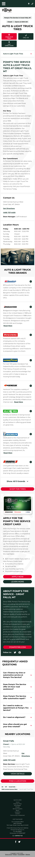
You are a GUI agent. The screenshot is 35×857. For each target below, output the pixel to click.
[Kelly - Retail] (17, 411)
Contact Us (19, 835)
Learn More (17, 582)
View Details (17, 774)
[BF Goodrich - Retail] (17, 281)
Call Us (26, 37)
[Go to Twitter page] (19, 842)
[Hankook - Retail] (17, 385)
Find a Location (17, 781)
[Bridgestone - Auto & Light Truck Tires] (17, 306)
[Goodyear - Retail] (17, 360)
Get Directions (9, 44)
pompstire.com (17, 647)
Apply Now (17, 577)
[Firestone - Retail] (17, 334)
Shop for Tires (18, 489)
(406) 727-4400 (9, 760)
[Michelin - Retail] (17, 434)
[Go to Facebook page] (16, 842)
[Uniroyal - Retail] (17, 462)
